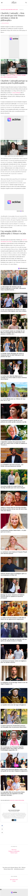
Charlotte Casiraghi (14, 800)
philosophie (21, 800)
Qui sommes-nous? (14, 879)
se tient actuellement (16, 92)
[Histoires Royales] (14, 2)
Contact (14, 881)
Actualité (3, 9)
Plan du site (14, 849)
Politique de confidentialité (14, 851)
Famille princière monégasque (11, 9)
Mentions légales (14, 852)
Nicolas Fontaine (5, 23)
